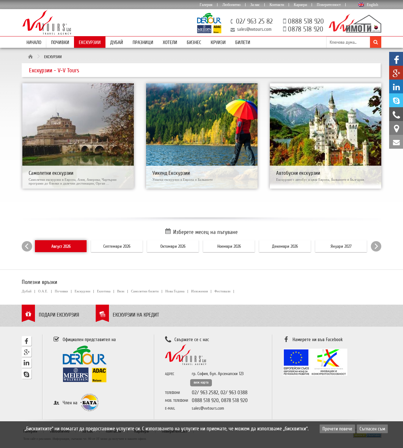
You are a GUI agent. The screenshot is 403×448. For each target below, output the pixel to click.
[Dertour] (209, 32)
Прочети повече (337, 429)
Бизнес (194, 42)
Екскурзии (90, 42)
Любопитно (231, 5)
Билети (242, 42)
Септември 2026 (116, 246)
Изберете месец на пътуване (205, 232)
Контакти (277, 5)
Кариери (300, 5)
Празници (143, 42)
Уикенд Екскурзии (171, 173)
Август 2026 (61, 246)
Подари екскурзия (59, 315)
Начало (33, 42)
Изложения (199, 291)
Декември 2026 (285, 246)
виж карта (201, 382)
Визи (120, 291)
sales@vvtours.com (254, 29)
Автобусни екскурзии (298, 173)
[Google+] (27, 355)
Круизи (218, 42)
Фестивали (222, 291)
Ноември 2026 (229, 246)
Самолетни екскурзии (51, 173)
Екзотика (104, 291)
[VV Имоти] (355, 31)
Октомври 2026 (172, 246)
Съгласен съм (372, 429)
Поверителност (329, 5)
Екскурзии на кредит (136, 315)
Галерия (206, 5)
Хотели (170, 42)
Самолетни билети (145, 291)
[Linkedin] (27, 366)
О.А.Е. (43, 291)
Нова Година (174, 291)
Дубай (116, 42)
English (372, 5)
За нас (255, 5)
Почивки (60, 42)
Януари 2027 (341, 246)
